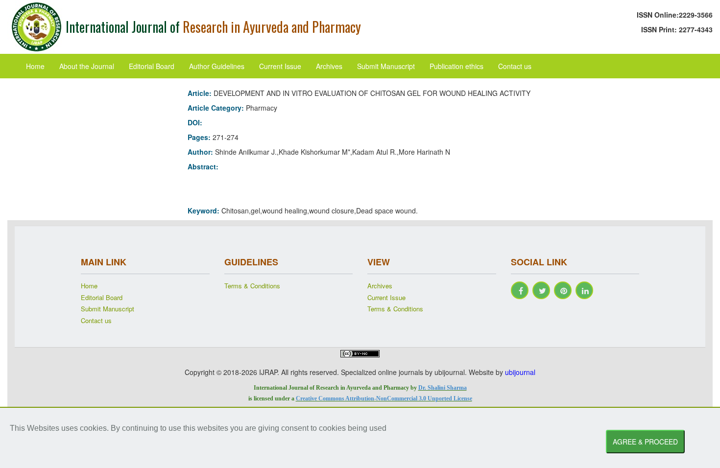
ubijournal (520, 372)
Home (35, 66)
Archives (329, 66)
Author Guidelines (216, 66)
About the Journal (86, 66)
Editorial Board (151, 66)
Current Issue (280, 66)
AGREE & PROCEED (645, 441)
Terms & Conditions (252, 285)
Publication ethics (456, 66)
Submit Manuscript (386, 66)
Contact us (514, 66)
